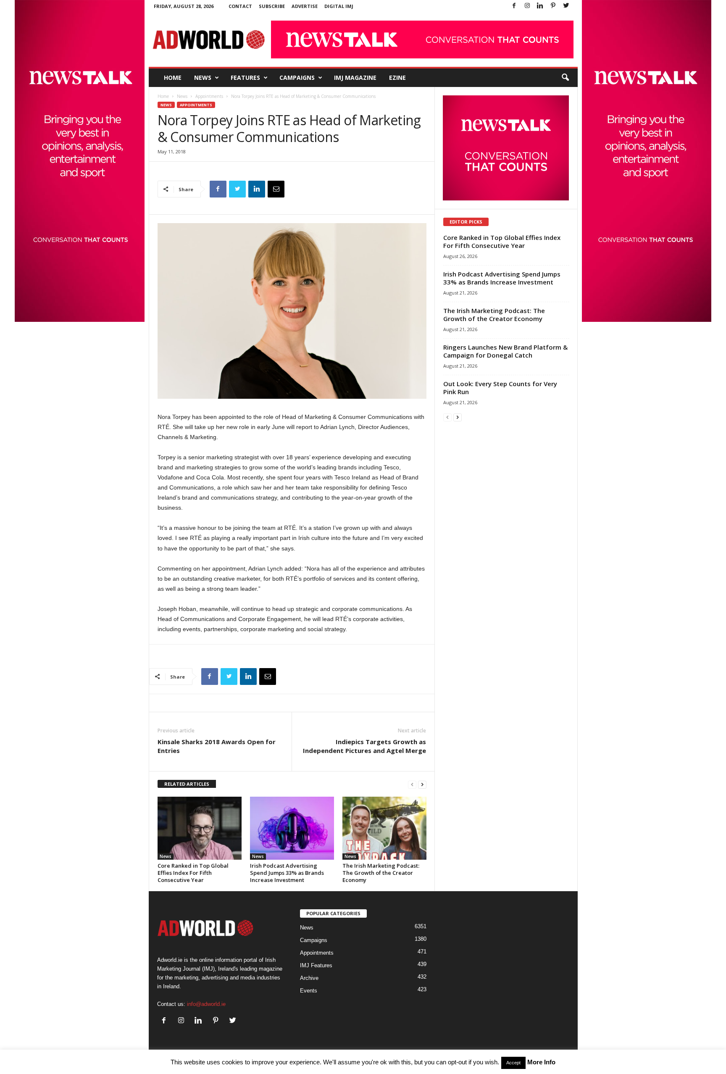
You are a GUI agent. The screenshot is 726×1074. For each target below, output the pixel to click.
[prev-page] (412, 784)
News (202, 78)
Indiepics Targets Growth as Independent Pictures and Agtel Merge (364, 746)
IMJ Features (316, 965)
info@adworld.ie (206, 1004)
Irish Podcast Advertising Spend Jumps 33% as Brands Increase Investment (287, 873)
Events (308, 990)
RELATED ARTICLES (186, 784)
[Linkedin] (540, 6)
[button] (565, 77)
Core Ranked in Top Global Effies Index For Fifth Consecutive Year (193, 873)
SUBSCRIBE (272, 6)
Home (173, 78)
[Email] (276, 189)
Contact (240, 6)
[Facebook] (514, 6)
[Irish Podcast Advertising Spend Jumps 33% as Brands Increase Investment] (292, 828)
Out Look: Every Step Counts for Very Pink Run (500, 387)
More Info (541, 1062)
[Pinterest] (553, 6)
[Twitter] (566, 6)
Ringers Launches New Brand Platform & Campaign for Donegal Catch (505, 351)
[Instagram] (527, 6)
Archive (309, 978)
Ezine (397, 78)
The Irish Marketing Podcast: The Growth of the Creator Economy (380, 873)
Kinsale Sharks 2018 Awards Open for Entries (217, 746)
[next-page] (422, 784)
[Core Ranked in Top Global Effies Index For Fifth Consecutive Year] (200, 828)
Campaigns (297, 78)
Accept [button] (513, 1062)
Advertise (305, 6)
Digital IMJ (338, 6)
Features (245, 78)
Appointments (209, 96)
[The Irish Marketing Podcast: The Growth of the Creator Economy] (384, 828)
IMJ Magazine (355, 78)
